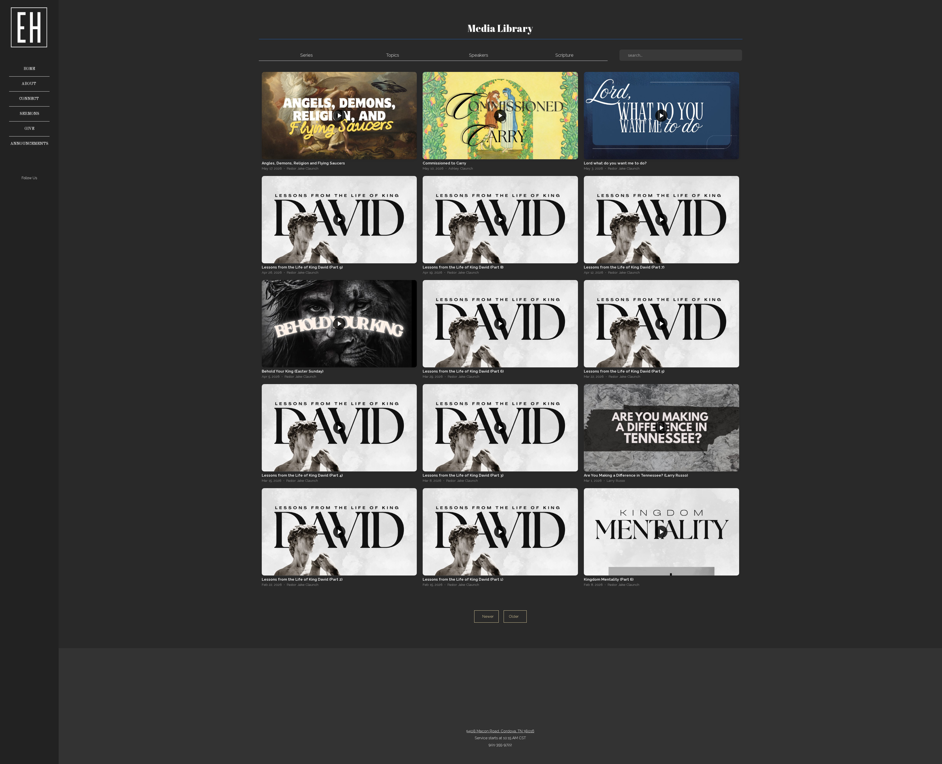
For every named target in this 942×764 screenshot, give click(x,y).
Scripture (564, 55)
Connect (29, 99)
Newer (486, 616)
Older (515, 616)
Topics (392, 55)
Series (306, 55)
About (29, 84)
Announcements (29, 144)
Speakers (478, 55)
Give (29, 129)
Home (29, 69)
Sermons (29, 114)
